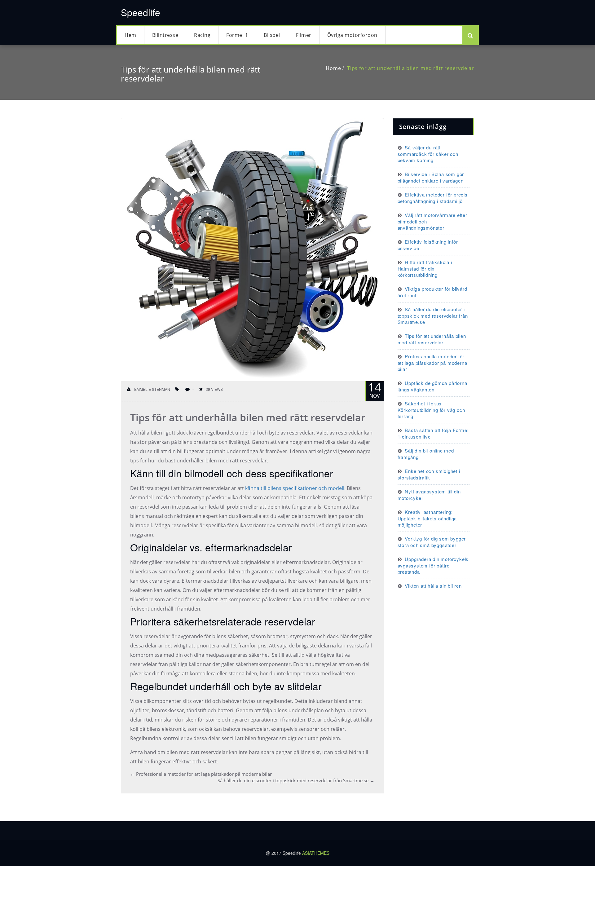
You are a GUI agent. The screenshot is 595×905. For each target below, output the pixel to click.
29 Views (214, 389)
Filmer (303, 35)
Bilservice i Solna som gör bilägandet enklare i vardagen (431, 177)
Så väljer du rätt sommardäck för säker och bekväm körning (428, 153)
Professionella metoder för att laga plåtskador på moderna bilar (201, 774)
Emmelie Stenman (151, 389)
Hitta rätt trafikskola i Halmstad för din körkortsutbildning (425, 268)
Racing (202, 35)
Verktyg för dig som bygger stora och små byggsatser (432, 541)
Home (333, 68)
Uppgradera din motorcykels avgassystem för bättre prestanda (433, 565)
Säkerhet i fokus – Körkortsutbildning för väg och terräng (431, 409)
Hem (130, 35)
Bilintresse (165, 35)
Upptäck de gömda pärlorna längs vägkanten (432, 386)
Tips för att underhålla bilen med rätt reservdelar (410, 68)
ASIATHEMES (315, 853)
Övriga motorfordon (352, 35)
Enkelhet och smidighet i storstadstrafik (429, 474)
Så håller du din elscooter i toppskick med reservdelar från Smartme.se (296, 780)
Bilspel (272, 35)
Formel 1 (237, 35)
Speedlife (140, 12)
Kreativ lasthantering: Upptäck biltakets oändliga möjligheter (427, 518)
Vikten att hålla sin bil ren (433, 585)
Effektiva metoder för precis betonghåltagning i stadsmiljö (433, 197)
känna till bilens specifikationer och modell (294, 488)
